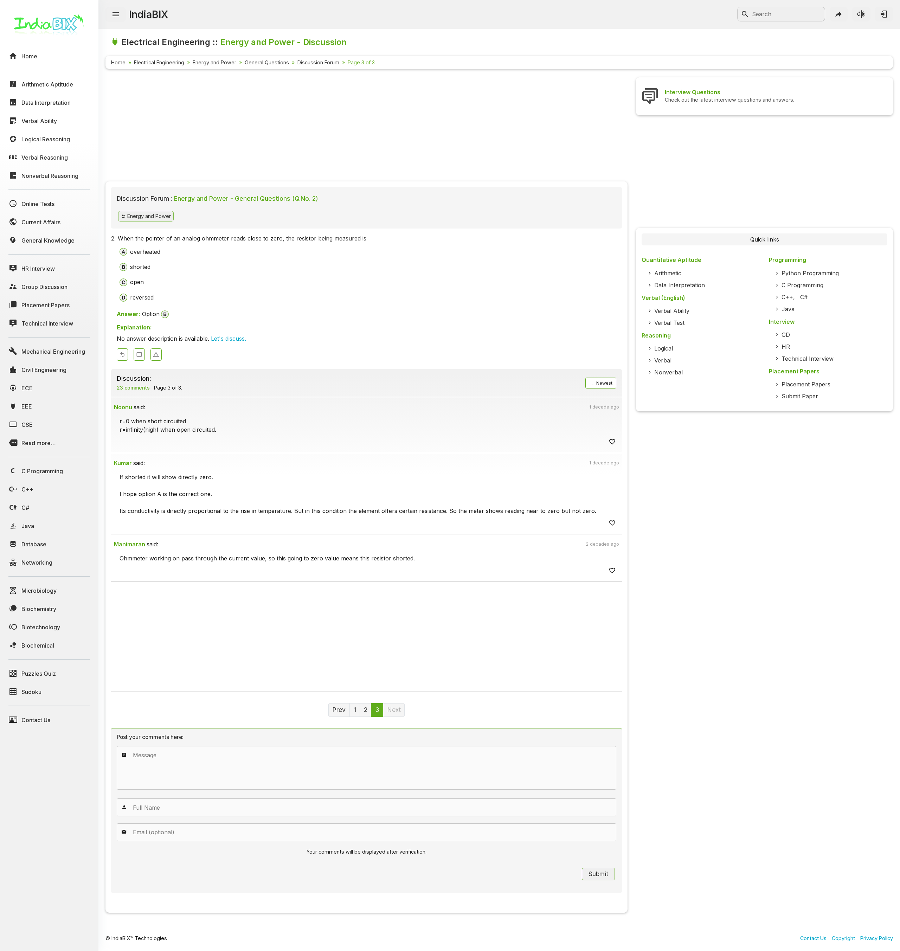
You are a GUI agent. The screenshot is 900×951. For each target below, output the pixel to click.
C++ (787, 297)
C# (804, 297)
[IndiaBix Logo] (49, 27)
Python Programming (810, 273)
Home (118, 62)
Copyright (843, 938)
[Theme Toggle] (861, 14)
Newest (603, 383)
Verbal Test (669, 322)
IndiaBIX (148, 14)
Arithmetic (667, 273)
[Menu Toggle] (115, 14)
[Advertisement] (316, 126)
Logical (663, 348)
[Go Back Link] (122, 354)
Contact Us (813, 938)
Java (788, 309)
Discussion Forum (318, 62)
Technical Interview (808, 358)
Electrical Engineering (159, 62)
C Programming (802, 285)
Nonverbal (668, 372)
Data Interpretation (679, 285)
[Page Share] (839, 14)
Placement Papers (806, 384)
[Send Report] (156, 354)
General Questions (267, 62)
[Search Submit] (745, 14)
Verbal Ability (671, 310)
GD (786, 334)
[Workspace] (139, 354)
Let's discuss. (228, 338)
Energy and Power (214, 62)
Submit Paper (800, 396)
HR (786, 346)
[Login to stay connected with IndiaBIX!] (884, 14)
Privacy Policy (876, 938)
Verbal (662, 360)
